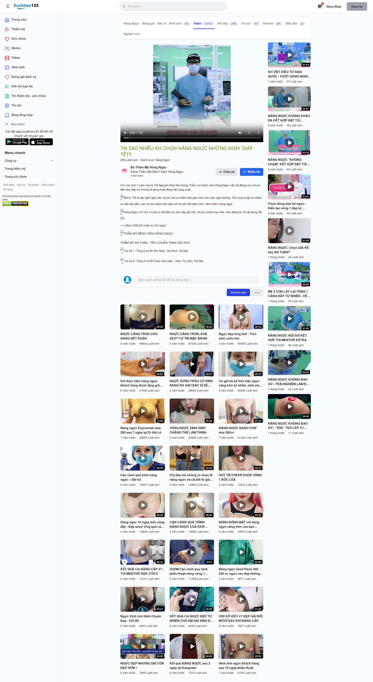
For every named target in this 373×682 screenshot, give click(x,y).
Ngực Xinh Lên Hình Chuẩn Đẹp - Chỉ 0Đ (140, 618)
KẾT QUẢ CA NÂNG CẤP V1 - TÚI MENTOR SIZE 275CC (142, 571)
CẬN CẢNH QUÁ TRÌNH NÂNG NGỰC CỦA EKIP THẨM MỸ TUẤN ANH (187, 524)
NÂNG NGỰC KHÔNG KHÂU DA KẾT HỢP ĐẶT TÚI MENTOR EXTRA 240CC (289, 118)
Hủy (257, 292)
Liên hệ (21, 185)
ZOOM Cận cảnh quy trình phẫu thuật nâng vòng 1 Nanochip (189, 571)
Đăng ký (357, 6)
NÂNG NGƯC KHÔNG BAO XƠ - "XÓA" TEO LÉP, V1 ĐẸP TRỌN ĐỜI (288, 425)
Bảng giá (148, 23)
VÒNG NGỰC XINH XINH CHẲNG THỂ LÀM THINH (188, 430)
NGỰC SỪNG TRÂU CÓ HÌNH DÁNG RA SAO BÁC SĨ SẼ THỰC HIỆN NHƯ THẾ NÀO (191, 383)
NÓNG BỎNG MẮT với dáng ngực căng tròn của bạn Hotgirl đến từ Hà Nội (239, 524)
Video (203, 23)
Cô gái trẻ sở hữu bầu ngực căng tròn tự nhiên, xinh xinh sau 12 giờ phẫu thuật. (240, 383)
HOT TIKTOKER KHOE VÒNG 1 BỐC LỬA (240, 477)
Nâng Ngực (131, 23)
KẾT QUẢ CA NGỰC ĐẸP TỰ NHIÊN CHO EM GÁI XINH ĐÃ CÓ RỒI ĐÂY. (191, 618)
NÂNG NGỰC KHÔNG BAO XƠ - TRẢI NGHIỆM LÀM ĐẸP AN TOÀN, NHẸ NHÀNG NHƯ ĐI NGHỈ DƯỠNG (289, 381)
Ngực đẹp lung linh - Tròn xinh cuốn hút (237, 336)
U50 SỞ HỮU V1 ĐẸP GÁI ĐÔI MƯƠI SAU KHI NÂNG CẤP (240, 618)
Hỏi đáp (227, 23)
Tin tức (249, 23)
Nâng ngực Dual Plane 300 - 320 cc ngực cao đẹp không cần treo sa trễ (239, 571)
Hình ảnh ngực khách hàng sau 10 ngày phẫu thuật (239, 665)
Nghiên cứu (132, 34)
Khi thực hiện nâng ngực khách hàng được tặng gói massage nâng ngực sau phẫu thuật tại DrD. (140, 383)
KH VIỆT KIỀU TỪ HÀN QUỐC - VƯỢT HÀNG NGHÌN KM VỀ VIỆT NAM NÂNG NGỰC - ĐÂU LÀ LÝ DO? (289, 74)
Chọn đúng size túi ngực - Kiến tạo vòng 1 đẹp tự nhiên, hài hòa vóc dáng (287, 206)
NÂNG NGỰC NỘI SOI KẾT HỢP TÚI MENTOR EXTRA (287, 337)
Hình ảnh (179, 23)
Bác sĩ (161, 23)
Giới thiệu (8, 185)
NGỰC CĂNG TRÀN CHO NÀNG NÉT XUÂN (139, 336)
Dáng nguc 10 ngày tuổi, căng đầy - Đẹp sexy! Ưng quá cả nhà (142, 524)
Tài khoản (33, 185)
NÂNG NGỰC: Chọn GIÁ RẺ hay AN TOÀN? (288, 250)
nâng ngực (226, 204)
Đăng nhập (334, 6)
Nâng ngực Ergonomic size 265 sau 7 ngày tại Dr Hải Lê (140, 430)
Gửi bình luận (238, 292)
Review (272, 23)
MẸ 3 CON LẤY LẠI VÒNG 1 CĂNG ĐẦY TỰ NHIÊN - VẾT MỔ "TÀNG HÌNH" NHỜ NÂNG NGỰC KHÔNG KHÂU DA (289, 293)
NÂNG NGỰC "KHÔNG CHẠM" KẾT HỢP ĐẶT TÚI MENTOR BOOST (287, 162)
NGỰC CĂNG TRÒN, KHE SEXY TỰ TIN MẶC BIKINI (188, 336)
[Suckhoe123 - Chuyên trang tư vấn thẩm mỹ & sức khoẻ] (26, 6)
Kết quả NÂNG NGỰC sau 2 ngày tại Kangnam (190, 665)
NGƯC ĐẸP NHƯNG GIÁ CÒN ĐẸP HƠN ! (142, 665)
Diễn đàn (294, 23)
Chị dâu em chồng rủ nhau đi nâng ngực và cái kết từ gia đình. (191, 477)
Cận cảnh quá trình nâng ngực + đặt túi (138, 477)
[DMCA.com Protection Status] (15, 203)
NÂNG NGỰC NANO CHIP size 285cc (238, 430)
